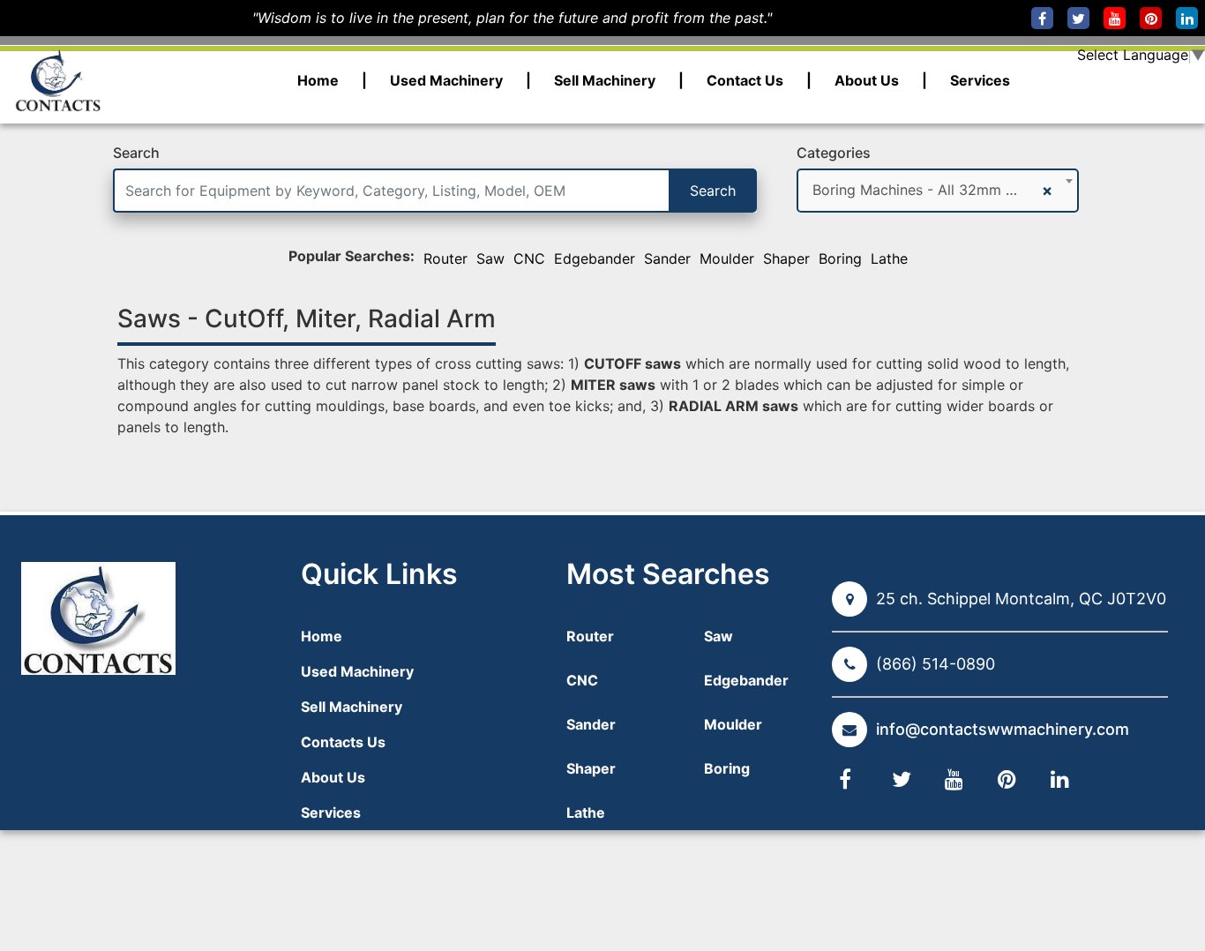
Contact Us (745, 80)
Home (318, 80)
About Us (867, 80)
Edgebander (594, 258)
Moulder (727, 258)
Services (980, 80)
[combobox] (938, 190)
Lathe (889, 258)
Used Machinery (446, 80)
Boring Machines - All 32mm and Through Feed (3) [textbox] (924, 189)
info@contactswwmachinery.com (1002, 729)
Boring (840, 258)
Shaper (786, 258)
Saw (490, 258)
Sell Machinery (604, 80)
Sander (667, 258)
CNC (529, 258)
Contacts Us (343, 742)
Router (445, 258)
